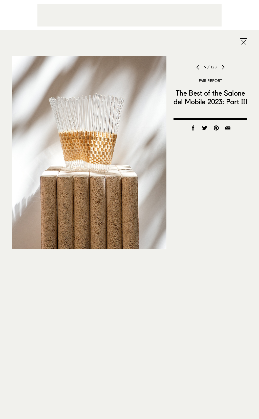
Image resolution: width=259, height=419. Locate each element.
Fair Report (210, 80)
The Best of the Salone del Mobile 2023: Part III (210, 97)
